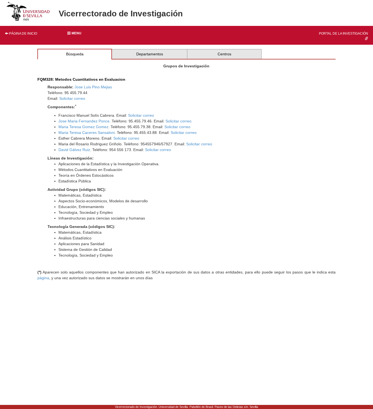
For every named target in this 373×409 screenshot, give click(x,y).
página (43, 278)
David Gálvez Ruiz (74, 150)
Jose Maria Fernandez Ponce (83, 121)
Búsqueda (75, 54)
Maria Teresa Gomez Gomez (83, 127)
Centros (224, 54)
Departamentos (149, 54)
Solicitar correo (72, 98)
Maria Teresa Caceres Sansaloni (86, 132)
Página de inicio (22, 33)
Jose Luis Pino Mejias (93, 87)
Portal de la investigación (343, 33)
